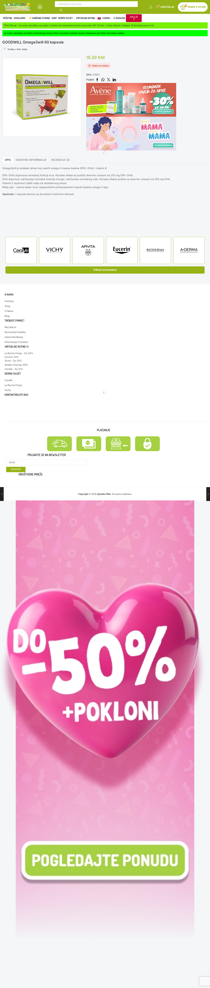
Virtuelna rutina (88, 18)
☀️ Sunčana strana (39, 18)
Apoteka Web (104, 494)
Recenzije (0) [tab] (60, 159)
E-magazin (119, 18)
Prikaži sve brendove (105, 269)
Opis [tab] (8, 159)
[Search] (61, 10)
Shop (54, 18)
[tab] (7, 160)
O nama (106, 18)
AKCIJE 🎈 (134, 18)
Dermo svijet (65, 18)
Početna (7, 18)
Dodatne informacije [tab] (31, 159)
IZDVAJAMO (19, 18)
